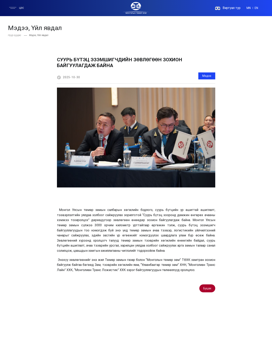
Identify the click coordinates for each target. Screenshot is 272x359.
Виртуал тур (232, 8)
